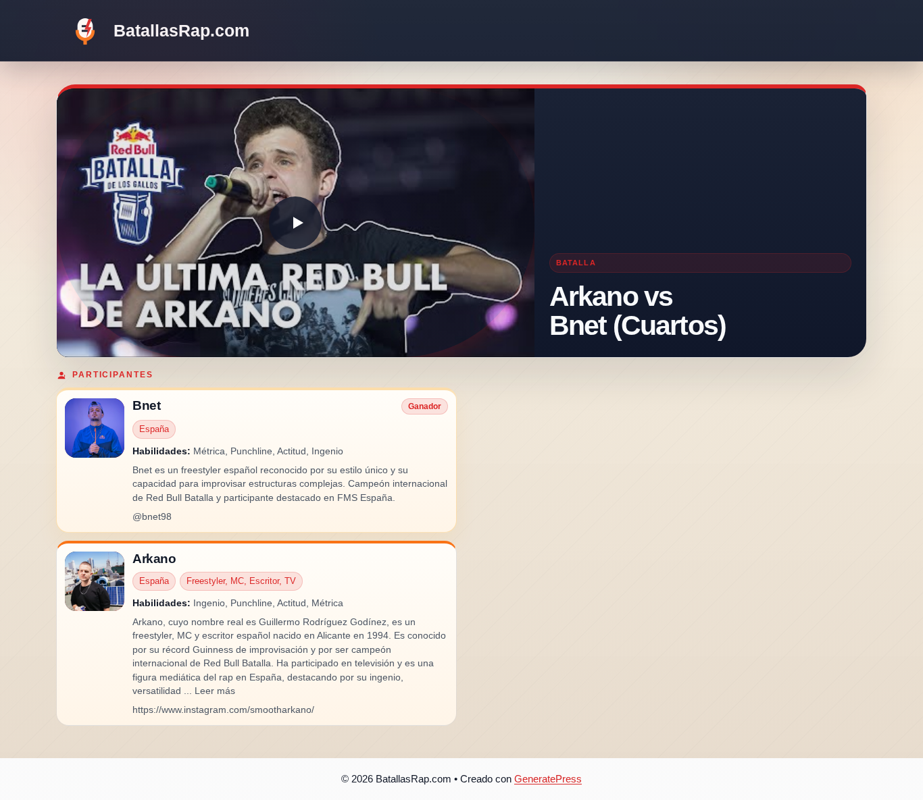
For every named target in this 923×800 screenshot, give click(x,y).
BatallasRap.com (181, 30)
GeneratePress (548, 778)
